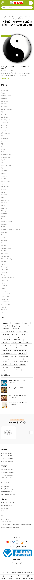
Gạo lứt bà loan (6, 339)
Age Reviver (4, 90)
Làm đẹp (3, 197)
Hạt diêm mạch (5, 181)
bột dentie (26, 323)
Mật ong (3, 211)
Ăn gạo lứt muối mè (8, 370)
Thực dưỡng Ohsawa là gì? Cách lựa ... (18, 388)
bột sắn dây (26, 326)
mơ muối (12, 345)
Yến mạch (4, 310)
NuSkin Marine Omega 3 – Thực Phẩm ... (18, 402)
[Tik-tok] (17, 563)
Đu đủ (3, 152)
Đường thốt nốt (5, 157)
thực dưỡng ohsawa (8, 359)
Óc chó (3, 235)
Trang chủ (4, 17)
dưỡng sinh (15, 334)
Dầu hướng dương (6, 133)
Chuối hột (4, 130)
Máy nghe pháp (5, 213)
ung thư (15, 364)
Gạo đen (3, 160)
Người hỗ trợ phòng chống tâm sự (10, 229)
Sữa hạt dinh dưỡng (6, 259)
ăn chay (18, 370)
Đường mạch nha (6, 154)
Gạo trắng (4, 170)
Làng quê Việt (5, 200)
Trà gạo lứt (4, 288)
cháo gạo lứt (15, 328)
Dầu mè (3, 136)
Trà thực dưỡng (5, 296)
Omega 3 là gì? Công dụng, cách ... (17, 380)
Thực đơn (4, 272)
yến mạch (5, 367)
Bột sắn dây (4, 117)
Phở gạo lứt (22, 353)
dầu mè (23, 334)
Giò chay (3, 178)
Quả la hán (4, 240)
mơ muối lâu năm (22, 345)
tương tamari (6, 364)
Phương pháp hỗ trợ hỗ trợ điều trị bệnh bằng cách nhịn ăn (15, 67)
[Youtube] (20, 563)
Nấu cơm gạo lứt (7, 350)
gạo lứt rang (6, 342)
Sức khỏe (4, 261)
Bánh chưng (4, 98)
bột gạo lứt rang (16, 326)
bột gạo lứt (5, 326)
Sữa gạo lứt (4, 253)
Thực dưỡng (4, 269)
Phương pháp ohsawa (20, 350)
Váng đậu (3, 307)
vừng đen (22, 364)
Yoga (2, 312)
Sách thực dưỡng (6, 248)
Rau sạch (3, 245)
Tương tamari (5, 302)
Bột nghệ (3, 114)
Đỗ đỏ (3, 149)
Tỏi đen (3, 283)
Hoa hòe (3, 189)
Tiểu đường (4, 280)
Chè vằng (4, 125)
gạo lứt (20, 337)
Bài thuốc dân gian (6, 96)
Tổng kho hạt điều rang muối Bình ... (18, 395)
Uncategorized (5, 304)
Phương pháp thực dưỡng (9, 353)
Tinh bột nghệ (20, 359)
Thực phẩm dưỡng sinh (7, 277)
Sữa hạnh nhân (5, 256)
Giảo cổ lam (4, 176)
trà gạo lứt (14, 361)
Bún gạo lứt (5, 323)
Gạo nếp (3, 168)
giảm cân (5, 337)
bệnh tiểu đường (16, 323)
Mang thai (4, 208)
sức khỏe (13, 356)
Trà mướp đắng (5, 291)
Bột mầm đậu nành (6, 109)
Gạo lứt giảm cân (6, 165)
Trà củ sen (5, 361)
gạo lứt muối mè (18, 339)
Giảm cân (3, 173)
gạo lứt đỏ (28, 342)
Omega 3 (3, 237)
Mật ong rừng (6, 348)
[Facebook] (13, 563)
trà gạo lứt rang (24, 361)
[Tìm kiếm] (31, 7)
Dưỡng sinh (6, 36)
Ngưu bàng (4, 232)
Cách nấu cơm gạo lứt (8, 331)
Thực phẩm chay (6, 275)
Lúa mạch (4, 203)
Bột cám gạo (4, 101)
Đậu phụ (3, 146)
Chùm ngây (4, 128)
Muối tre (3, 227)
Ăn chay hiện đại (15, 367)
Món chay (4, 224)
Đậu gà (3, 144)
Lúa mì (3, 205)
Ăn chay (3, 93)
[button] (2, 2)
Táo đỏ (3, 264)
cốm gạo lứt (6, 334)
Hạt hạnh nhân (5, 186)
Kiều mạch (4, 195)
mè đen (5, 345)
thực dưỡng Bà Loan (24, 356)
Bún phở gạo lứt (5, 120)
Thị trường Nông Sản (7, 267)
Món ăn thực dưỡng (6, 221)
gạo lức (13, 337)
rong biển (5, 356)
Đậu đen (3, 141)
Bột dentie (4, 104)
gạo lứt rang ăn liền (17, 342)
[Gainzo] (8, 432)
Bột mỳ (3, 112)
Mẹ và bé (4, 219)
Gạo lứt (3, 162)
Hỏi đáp (3, 192)
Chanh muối (4, 122)
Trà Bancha (4, 285)
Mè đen (3, 216)
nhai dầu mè (16, 348)
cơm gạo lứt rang (21, 331)
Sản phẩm (4, 251)
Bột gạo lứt (4, 106)
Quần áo (3, 243)
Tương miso (4, 299)
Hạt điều (3, 184)
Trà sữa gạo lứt (5, 294)
